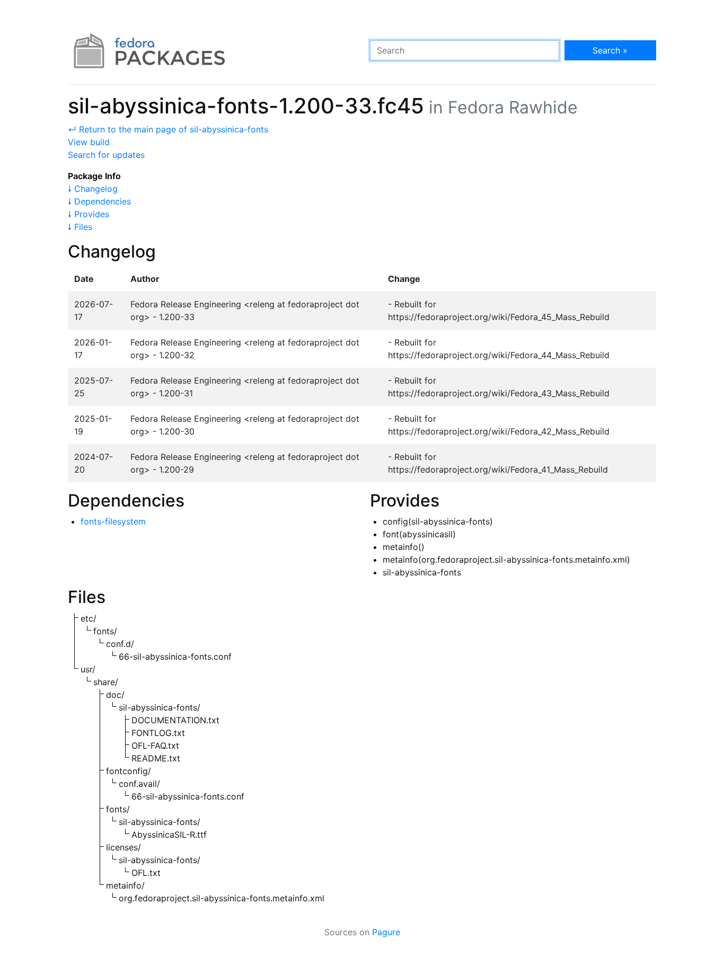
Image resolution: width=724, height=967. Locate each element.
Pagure (386, 932)
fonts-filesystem (113, 521)
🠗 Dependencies (99, 201)
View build (89, 142)
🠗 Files (80, 226)
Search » (610, 50)
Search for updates (106, 154)
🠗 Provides (88, 214)
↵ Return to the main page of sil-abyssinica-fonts (168, 129)
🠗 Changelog (93, 188)
